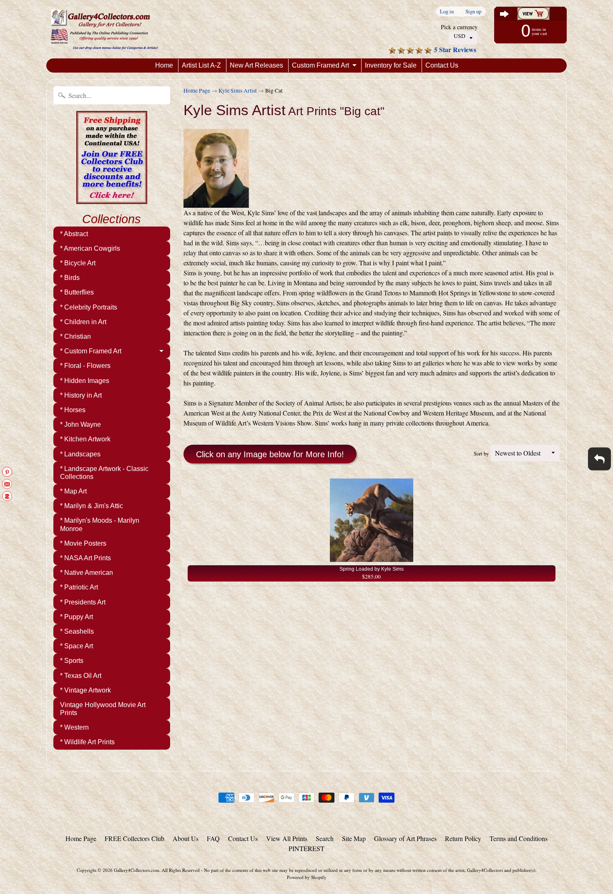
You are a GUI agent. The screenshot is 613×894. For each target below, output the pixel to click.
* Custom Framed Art (90, 351)
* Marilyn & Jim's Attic (91, 505)
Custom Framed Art (320, 65)
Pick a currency (459, 26)
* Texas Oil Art (80, 675)
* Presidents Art (83, 602)
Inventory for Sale (391, 65)
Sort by (481, 453)
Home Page (196, 90)
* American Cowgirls (90, 248)
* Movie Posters (83, 543)
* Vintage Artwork (85, 690)
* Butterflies (77, 292)
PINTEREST (306, 848)
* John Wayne (80, 424)
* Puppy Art (76, 616)
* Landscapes (80, 454)
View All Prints (286, 838)
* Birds (70, 277)
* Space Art (76, 646)
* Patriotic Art (79, 587)
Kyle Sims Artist (238, 90)
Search (325, 838)
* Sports (71, 660)
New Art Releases (256, 65)
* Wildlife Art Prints (87, 741)
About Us (185, 838)
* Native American (86, 572)
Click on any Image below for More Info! (270, 454)
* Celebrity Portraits (88, 307)
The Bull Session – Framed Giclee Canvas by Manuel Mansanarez (104, 860)
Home (164, 65)
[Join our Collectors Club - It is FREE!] (111, 199)
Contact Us (441, 65)
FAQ (213, 838)
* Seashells (77, 631)
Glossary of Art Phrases (405, 838)
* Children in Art (83, 321)
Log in (447, 11)
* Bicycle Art (77, 263)
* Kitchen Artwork (85, 439)
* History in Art (81, 395)
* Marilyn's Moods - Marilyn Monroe (99, 524)
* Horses (72, 409)
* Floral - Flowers (85, 365)
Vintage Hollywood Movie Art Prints (103, 708)
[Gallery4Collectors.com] (104, 29)
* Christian (75, 336)
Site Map (354, 838)
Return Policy (463, 838)
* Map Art (73, 491)
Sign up (473, 11)
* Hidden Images (84, 380)
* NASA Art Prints (85, 558)
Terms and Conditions (519, 838)
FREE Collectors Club (134, 838)
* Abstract (74, 233)
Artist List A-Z (201, 65)
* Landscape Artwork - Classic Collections (104, 472)
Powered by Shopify (307, 877)
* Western (74, 727)
